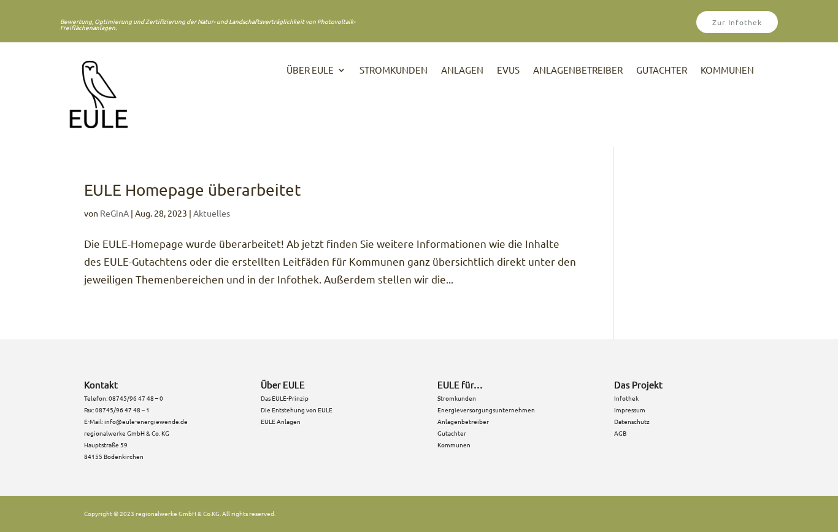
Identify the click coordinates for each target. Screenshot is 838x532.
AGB (620, 433)
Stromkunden (393, 70)
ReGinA (114, 212)
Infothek (626, 398)
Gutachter (661, 70)
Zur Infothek (737, 22)
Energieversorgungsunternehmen (486, 409)
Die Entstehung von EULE (297, 409)
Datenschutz (632, 421)
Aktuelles (211, 212)
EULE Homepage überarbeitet (192, 189)
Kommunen (727, 70)
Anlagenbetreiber (578, 70)
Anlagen (462, 70)
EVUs (508, 70)
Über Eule (310, 70)
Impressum (630, 409)
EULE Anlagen (281, 421)
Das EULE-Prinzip (285, 398)
